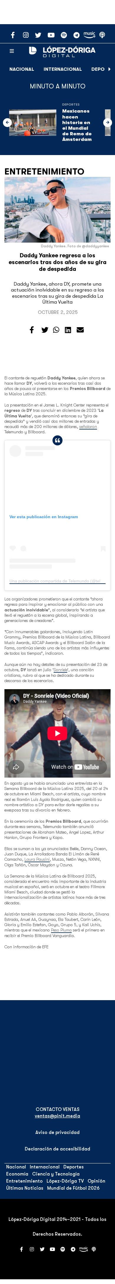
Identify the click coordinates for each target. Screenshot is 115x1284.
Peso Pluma (61, 930)
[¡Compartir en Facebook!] (31, 330)
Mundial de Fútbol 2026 (73, 1188)
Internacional (63, 69)
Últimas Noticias (24, 1188)
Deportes (71, 104)
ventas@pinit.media (57, 1116)
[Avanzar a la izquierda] (7, 122)
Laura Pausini (37, 859)
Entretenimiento (44, 172)
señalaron (88, 426)
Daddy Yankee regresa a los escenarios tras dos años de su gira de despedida (57, 262)
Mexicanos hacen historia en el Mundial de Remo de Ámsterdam (77, 125)
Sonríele (60, 669)
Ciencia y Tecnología (56, 1174)
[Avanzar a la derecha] (110, 69)
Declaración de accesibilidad (57, 1149)
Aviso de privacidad (57, 1132)
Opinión (96, 1181)
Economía (17, 1174)
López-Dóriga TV (65, 1181)
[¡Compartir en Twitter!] (44, 330)
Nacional (21, 69)
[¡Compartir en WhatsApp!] (56, 330)
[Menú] (12, 51)
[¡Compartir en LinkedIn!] (68, 330)
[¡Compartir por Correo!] (80, 330)
